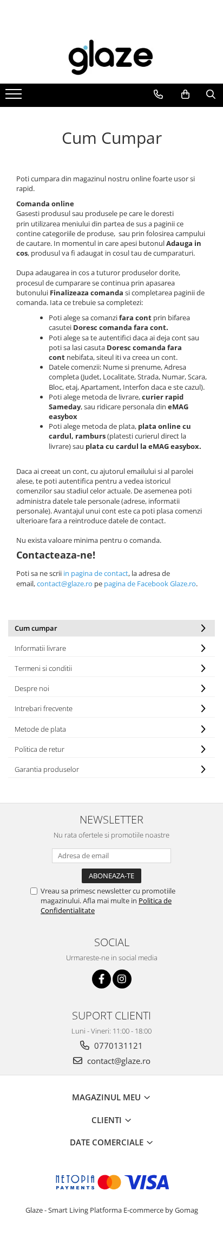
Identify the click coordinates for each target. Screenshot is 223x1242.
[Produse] (14, 97)
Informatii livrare (40, 648)
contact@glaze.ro (117, 1060)
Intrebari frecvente (44, 708)
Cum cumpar (36, 628)
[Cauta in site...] (211, 94)
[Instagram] (122, 978)
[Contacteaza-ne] (158, 94)
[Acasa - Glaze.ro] (111, 57)
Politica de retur (39, 749)
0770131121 (117, 1045)
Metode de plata (40, 729)
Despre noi (32, 688)
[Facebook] (101, 978)
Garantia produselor (47, 769)
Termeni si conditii (43, 668)
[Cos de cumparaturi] (185, 94)
